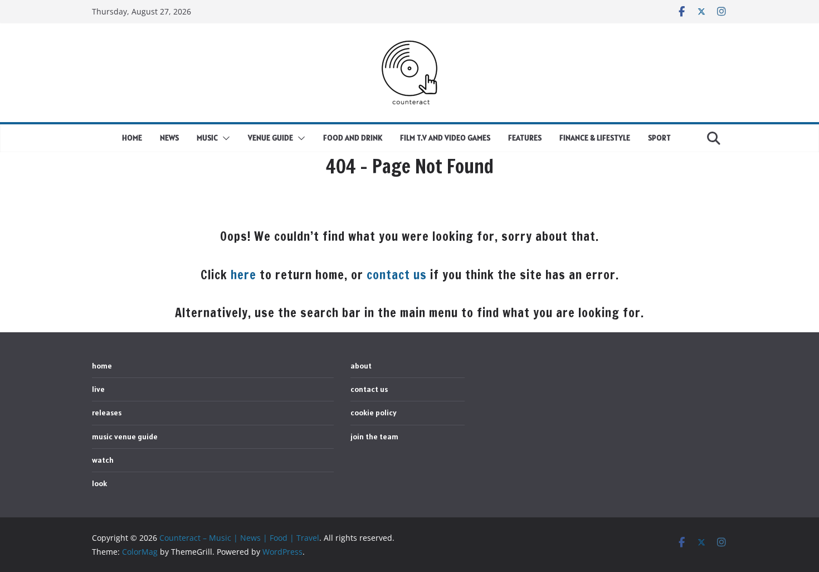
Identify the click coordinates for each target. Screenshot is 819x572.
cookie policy (373, 413)
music (207, 138)
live (98, 389)
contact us (397, 274)
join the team (374, 437)
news (169, 138)
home (132, 138)
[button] (224, 138)
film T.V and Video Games (445, 138)
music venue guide (125, 437)
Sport (659, 138)
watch (103, 460)
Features (525, 138)
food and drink (352, 138)
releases (106, 413)
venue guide (270, 138)
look (99, 483)
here (243, 274)
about (361, 366)
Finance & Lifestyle (594, 138)
